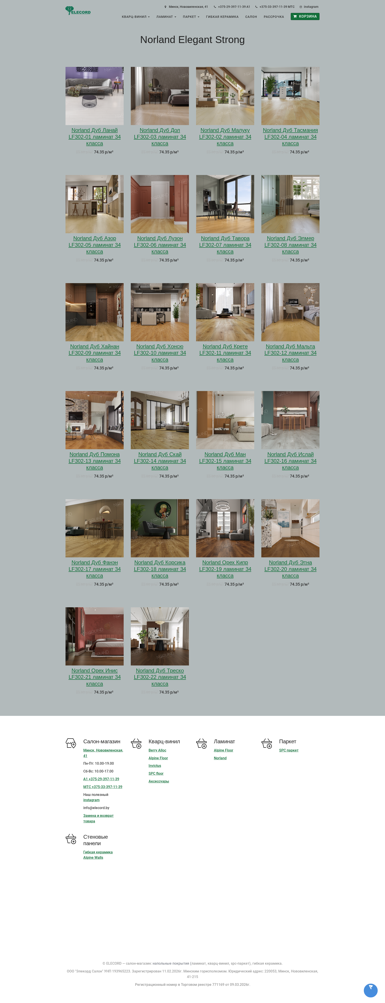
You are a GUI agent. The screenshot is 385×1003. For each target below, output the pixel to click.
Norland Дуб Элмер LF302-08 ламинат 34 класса (290, 244)
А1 (248, 6)
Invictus (155, 766)
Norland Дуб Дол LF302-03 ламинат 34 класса (160, 136)
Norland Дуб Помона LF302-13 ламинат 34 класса (95, 460)
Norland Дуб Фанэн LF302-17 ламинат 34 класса (95, 569)
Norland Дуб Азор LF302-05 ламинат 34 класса (95, 244)
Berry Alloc (157, 750)
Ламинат (165, 17)
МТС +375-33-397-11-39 (102, 787)
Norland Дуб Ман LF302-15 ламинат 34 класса (225, 460)
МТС (291, 6)
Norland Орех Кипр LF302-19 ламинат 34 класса (225, 569)
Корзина (307, 16)
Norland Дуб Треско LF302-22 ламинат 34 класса (160, 677)
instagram (311, 6)
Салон (251, 17)
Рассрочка (274, 17)
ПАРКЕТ (190, 17)
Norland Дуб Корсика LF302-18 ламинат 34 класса (160, 569)
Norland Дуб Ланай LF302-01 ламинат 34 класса (95, 136)
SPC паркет (289, 750)
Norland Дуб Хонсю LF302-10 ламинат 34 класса (160, 352)
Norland (220, 758)
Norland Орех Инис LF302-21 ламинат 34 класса (95, 677)
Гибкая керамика (222, 17)
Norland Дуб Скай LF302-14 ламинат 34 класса (160, 460)
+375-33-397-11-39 (273, 6)
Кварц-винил (134, 17)
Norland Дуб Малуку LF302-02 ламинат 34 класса (225, 136)
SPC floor (156, 773)
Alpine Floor (158, 758)
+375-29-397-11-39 (232, 6)
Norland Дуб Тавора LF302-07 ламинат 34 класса (225, 244)
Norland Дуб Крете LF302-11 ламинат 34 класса (225, 352)
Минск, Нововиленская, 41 (188, 6)
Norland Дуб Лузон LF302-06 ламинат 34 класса (160, 244)
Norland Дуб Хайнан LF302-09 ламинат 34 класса (95, 352)
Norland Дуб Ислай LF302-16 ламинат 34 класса (290, 460)
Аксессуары (159, 781)
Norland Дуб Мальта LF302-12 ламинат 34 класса (290, 352)
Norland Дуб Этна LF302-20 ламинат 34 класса (290, 569)
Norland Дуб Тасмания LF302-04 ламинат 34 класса (290, 136)
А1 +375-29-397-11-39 (101, 779)
